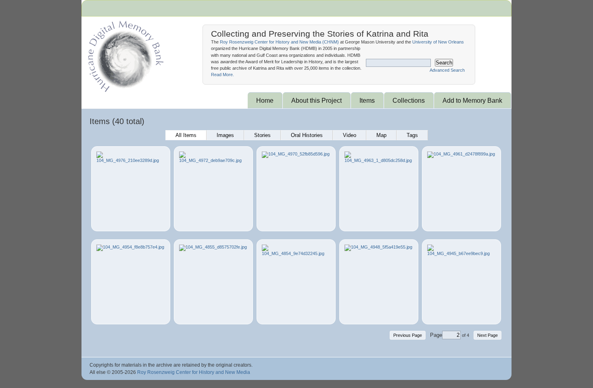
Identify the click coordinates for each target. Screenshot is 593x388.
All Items (185, 135)
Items (367, 100)
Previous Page (407, 335)
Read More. (222, 74)
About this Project (316, 100)
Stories (262, 135)
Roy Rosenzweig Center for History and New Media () (279, 41)
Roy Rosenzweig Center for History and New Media (193, 372)
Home (265, 100)
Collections (409, 100)
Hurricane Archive (124, 54)
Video (349, 135)
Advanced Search (447, 70)
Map (381, 135)
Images (225, 135)
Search (444, 63)
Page (436, 335)
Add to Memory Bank (472, 100)
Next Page (487, 335)
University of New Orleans (438, 41)
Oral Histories (307, 135)
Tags (412, 135)
